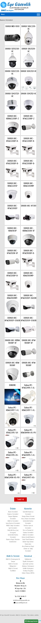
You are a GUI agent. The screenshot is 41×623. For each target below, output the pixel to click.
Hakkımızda (28, 559)
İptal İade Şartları (28, 564)
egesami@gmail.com (21, 603)
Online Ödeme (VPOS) (28, 573)
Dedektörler (13, 542)
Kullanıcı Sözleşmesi (28, 566)
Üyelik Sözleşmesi (28, 561)
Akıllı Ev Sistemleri (13, 521)
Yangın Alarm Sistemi (28, 516)
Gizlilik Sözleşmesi (28, 568)
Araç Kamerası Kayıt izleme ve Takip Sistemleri (28, 548)
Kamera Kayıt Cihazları (13, 539)
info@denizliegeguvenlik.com (21, 600)
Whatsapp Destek (32, 621)
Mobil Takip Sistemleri (12, 526)
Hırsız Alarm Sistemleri (28, 519)
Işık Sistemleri (13, 528)
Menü (3, 14)
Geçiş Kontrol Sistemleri (13, 523)
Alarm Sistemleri (13, 512)
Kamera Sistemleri (6, 20)
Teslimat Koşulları (28, 571)
